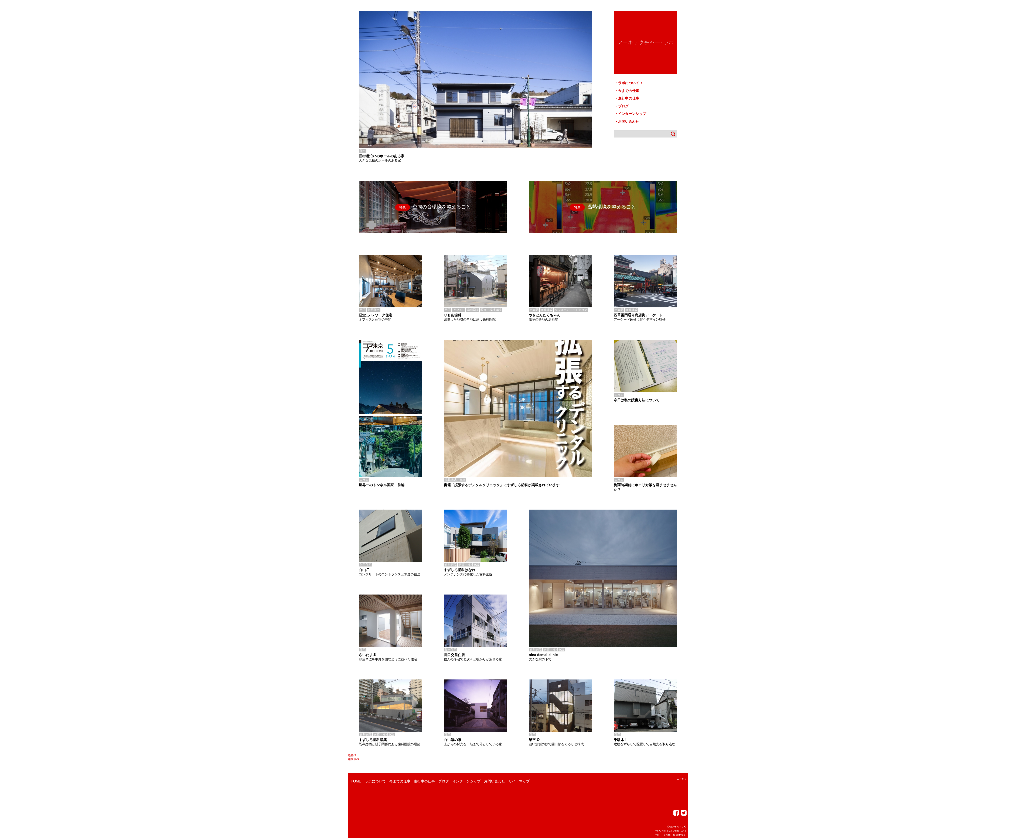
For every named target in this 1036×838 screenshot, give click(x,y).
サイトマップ (519, 781)
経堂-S (352, 755)
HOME (356, 781)
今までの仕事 (628, 91)
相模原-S (353, 759)
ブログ (623, 106)
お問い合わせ (628, 121)
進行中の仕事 (628, 98)
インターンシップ (632, 114)
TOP (683, 779)
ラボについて (629, 83)
